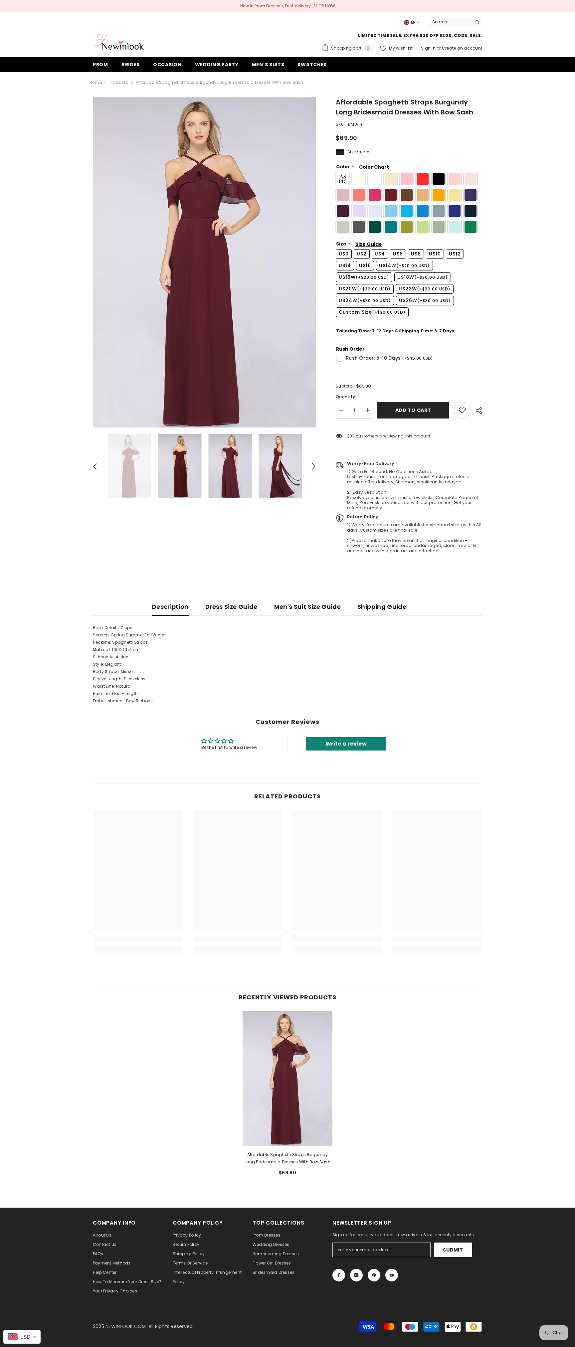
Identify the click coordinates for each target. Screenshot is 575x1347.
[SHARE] (476, 411)
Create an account (462, 48)
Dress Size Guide (231, 606)
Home (96, 82)
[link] (462, 410)
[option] (204, 262)
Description (170, 606)
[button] (95, 466)
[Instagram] (356, 1275)
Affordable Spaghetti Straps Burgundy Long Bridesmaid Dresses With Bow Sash (287, 1158)
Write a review (346, 744)
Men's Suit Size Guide (307, 606)
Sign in (429, 48)
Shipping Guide (381, 606)
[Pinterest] (374, 1275)
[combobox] (450, 22)
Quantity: (346, 397)
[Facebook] (338, 1275)
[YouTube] (391, 1275)
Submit (453, 1250)
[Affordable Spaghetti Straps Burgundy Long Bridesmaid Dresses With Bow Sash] (287, 1078)
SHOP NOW (324, 6)
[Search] (455, 22)
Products (118, 82)
